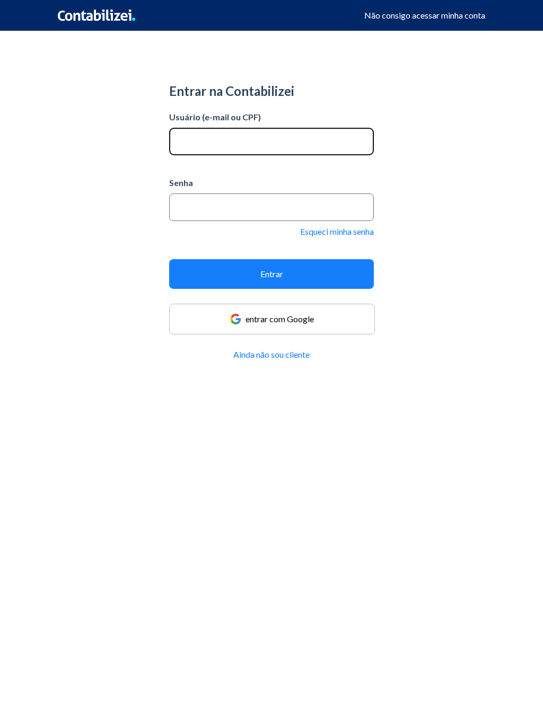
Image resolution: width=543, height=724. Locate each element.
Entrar (271, 274)
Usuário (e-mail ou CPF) (215, 117)
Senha (181, 183)
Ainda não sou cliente (271, 354)
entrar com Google (280, 319)
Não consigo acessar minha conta (424, 15)
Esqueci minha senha (337, 231)
